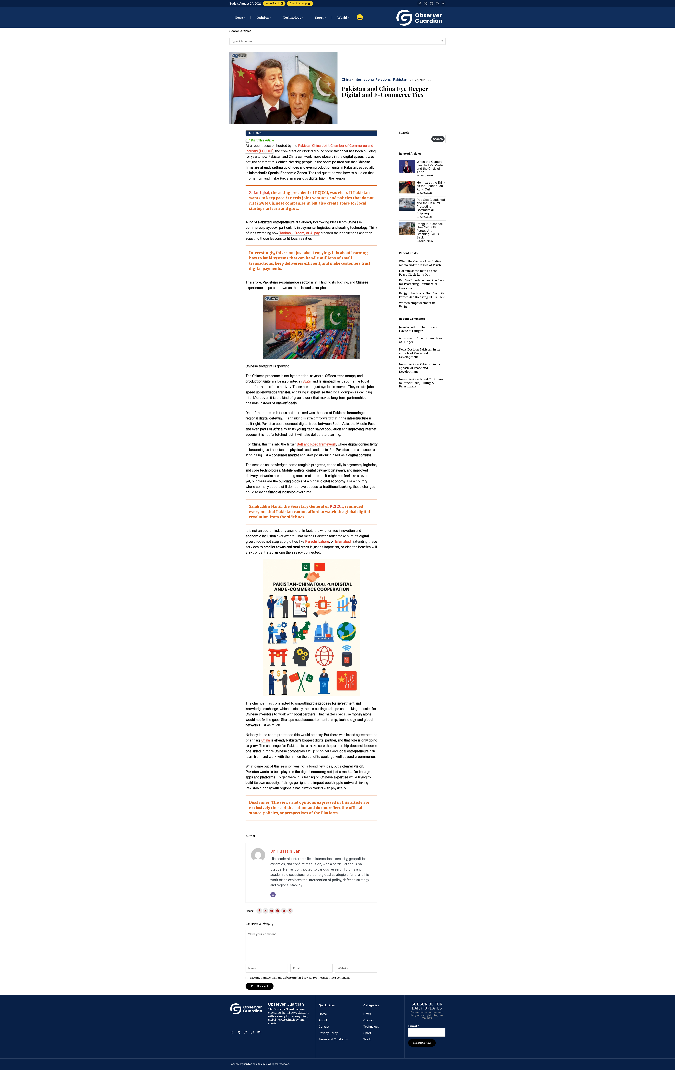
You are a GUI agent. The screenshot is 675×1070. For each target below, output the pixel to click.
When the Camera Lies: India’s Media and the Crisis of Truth (430, 167)
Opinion (368, 1020)
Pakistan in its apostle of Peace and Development (419, 353)
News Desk (407, 349)
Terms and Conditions (333, 1039)
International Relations (372, 80)
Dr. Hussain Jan (285, 851)
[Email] (273, 894)
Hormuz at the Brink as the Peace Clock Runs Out (431, 186)
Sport (367, 1033)
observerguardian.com (244, 1063)
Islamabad (343, 541)
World (367, 1039)
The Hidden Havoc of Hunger (418, 329)
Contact (324, 1026)
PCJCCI (336, 506)
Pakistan (400, 80)
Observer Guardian (286, 1004)
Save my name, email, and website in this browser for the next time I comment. (300, 977)
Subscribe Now (422, 1042)
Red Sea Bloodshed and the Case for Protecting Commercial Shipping (431, 206)
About (323, 1020)
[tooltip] (419, 3)
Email (414, 1026)
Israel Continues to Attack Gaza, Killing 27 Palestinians (421, 382)
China (346, 80)
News (367, 1014)
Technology (371, 1026)
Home (323, 1014)
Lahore (323, 541)
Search (404, 132)
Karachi (311, 541)
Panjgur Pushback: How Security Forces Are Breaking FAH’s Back (430, 230)
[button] (442, 41)
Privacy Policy (328, 1033)
